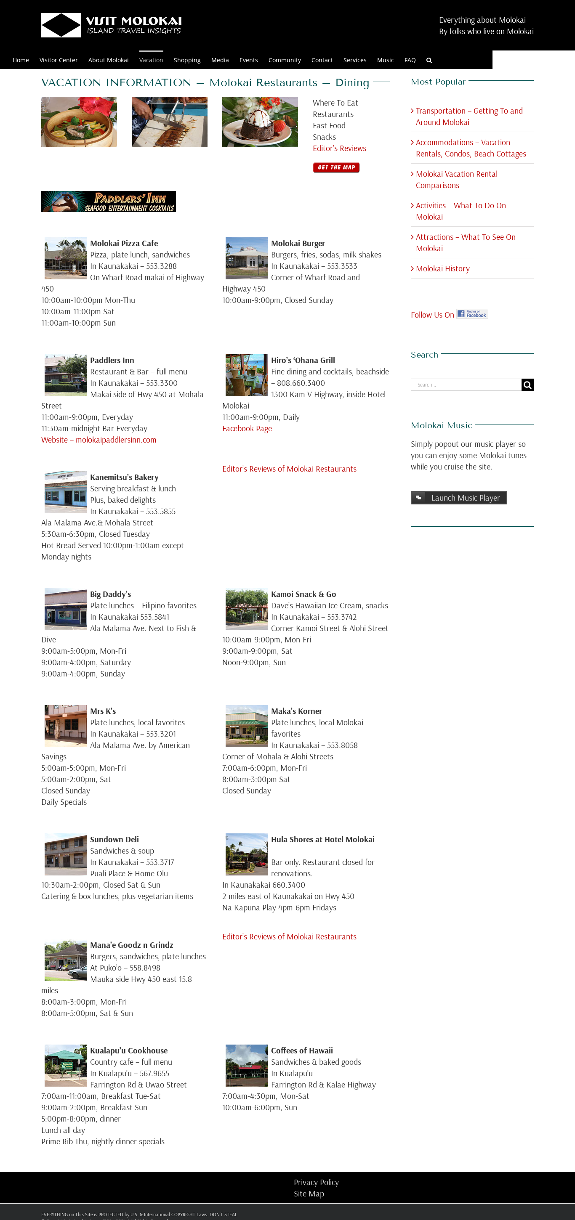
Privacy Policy (316, 1182)
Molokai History (443, 268)
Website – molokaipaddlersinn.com (99, 439)
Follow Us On (433, 314)
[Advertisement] (444, 664)
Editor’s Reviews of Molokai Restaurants (289, 468)
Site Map (309, 1193)
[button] (429, 59)
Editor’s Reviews (339, 148)
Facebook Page (247, 428)
